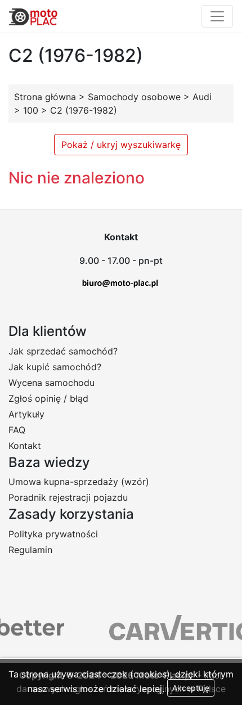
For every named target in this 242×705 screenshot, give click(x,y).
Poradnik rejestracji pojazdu (68, 497)
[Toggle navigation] (217, 16)
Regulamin (30, 549)
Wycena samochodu (51, 382)
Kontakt (24, 445)
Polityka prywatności (53, 534)
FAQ (16, 429)
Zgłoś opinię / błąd (48, 398)
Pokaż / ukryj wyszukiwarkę (121, 144)
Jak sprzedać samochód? (63, 351)
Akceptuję (190, 688)
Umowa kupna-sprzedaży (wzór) (78, 481)
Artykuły (26, 414)
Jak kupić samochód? (54, 366)
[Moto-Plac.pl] (33, 16)
